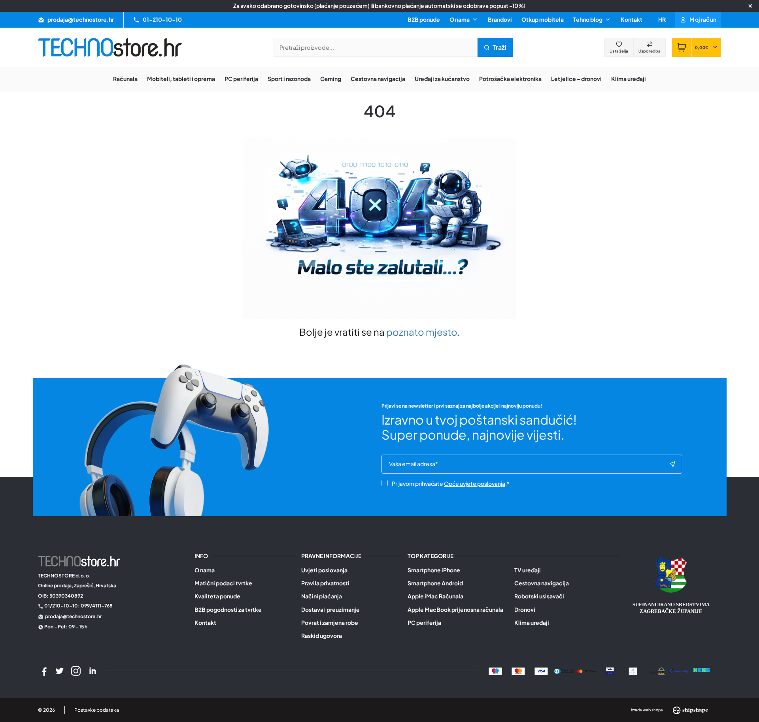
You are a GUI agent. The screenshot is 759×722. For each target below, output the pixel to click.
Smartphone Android (435, 583)
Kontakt (631, 20)
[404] (679, 670)
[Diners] (564, 670)
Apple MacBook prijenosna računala (455, 610)
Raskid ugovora (321, 636)
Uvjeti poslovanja (324, 570)
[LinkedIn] (92, 671)
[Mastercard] (518, 670)
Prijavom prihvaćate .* (451, 483)
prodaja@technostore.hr (73, 616)
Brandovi (500, 20)
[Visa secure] (610, 670)
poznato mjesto (421, 332)
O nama (204, 570)
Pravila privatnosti (325, 583)
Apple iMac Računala (435, 596)
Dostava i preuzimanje (330, 610)
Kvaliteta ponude (217, 596)
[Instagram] (76, 671)
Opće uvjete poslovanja (474, 483)
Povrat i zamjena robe (329, 623)
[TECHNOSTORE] (110, 47)
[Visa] (541, 670)
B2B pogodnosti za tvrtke (228, 610)
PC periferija (424, 623)
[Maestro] (495, 670)
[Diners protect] (633, 670)
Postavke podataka (96, 710)
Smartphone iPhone (434, 570)
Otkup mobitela (542, 20)
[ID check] (587, 670)
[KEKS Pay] (702, 670)
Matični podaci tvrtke (223, 583)
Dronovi (524, 610)
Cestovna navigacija (541, 583)
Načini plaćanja (321, 596)
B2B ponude (424, 20)
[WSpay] (656, 670)
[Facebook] (43, 671)
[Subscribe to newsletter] (672, 464)
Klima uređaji (531, 623)
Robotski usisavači (539, 596)
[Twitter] (60, 671)
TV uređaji (527, 570)
